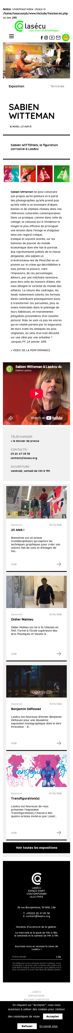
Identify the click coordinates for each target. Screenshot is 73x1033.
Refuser (27, 1026)
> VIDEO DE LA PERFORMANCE (30, 350)
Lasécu (36, 992)
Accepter (52, 1016)
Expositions (36, 996)
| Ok (58, 957)
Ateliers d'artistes (36, 1000)
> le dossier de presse (25, 441)
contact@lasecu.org (38, 916)
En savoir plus (49, 1026)
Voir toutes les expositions (36, 848)
